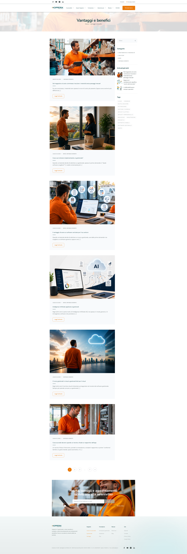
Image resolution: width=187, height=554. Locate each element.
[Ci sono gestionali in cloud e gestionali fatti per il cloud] (82, 351)
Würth (120, 128)
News (64, 153)
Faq (100, 536)
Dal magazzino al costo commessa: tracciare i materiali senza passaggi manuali (76, 83)
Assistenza (101, 533)
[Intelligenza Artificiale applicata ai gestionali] (82, 277)
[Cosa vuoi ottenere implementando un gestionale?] (82, 128)
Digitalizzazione (123, 103)
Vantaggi (89, 536)
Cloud (120, 101)
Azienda (118, 8)
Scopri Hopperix (80, 8)
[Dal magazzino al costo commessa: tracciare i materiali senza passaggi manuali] (82, 57)
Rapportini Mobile (124, 122)
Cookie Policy (127, 539)
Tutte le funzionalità (91, 530)
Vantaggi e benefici (68, 79)
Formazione (91, 8)
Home (87, 24)
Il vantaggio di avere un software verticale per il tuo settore (70, 232)
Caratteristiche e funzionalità (126, 52)
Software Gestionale (125, 125)
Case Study (121, 55)
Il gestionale (89, 533)
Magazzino (121, 117)
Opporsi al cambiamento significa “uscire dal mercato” (130, 82)
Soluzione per (101, 8)
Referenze (114, 530)
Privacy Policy (120, 506)
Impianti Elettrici (123, 112)
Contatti (126, 533)
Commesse (127, 101)
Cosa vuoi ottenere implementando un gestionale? (68, 158)
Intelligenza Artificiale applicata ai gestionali (66, 307)
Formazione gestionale (104, 530)
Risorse (110, 8)
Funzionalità (69, 8)
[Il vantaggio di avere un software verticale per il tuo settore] (82, 202)
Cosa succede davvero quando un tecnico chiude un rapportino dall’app (74, 443)
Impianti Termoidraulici (125, 114)
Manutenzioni (131, 117)
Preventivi (121, 120)
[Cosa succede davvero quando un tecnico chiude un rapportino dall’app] (82, 419)
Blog (113, 533)
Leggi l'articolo (58, 96)
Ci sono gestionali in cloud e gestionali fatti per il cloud (69, 381)
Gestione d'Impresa (124, 109)
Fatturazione (122, 106)
